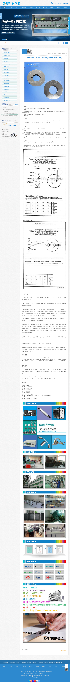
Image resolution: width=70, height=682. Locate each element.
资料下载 (38, 7)
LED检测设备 (7, 89)
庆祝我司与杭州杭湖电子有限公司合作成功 (10, 113)
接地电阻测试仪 (7, 80)
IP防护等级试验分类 (6, 111)
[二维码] (66, 669)
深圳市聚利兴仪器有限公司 (29, 297)
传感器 (5, 92)
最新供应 (30, 666)
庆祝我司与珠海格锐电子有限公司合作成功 (10, 115)
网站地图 (63, 666)
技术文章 (45, 7)
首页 (52, 53)
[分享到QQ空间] (29, 681)
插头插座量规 (7, 64)
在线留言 (65, 7)
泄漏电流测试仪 (7, 86)
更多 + (16, 104)
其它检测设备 (7, 100)
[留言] (66, 666)
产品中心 (17, 7)
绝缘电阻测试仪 (7, 83)
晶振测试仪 (6, 75)
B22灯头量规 (64, 53)
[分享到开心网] (35, 681)
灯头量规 (6, 58)
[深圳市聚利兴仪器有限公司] (11, 3)
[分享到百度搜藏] (33, 681)
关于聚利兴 (5, 107)
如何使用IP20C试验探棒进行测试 (9, 109)
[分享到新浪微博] (31, 681)
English (58, 7)
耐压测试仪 (6, 78)
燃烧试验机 (6, 69)
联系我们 (52, 7)
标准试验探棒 (7, 52)
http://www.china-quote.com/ (31, 398)
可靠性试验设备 (7, 55)
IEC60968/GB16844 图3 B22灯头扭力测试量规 (33, 651)
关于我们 (11, 7)
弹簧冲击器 (6, 66)
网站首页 (4, 7)
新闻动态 (24, 7)
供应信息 (31, 7)
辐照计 (5, 94)
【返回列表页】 (64, 650)
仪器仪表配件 (7, 97)
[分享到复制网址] (37, 681)
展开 (69, 25)
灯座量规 (6, 61)
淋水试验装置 (7, 72)
